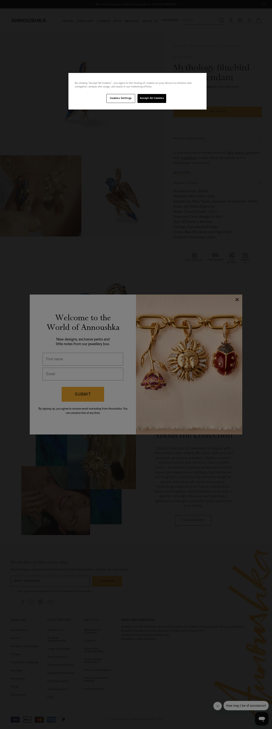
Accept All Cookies (152, 98)
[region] (137, 91)
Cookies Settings (121, 98)
